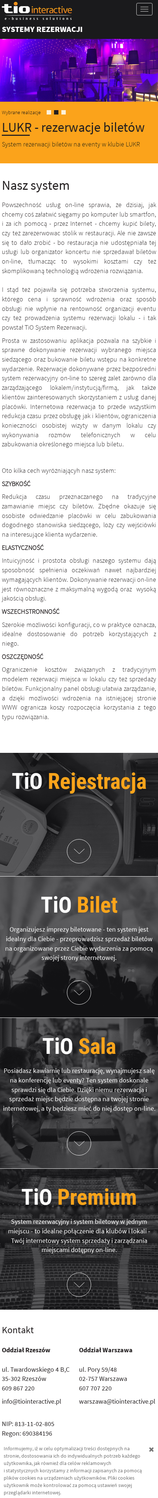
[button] (11, 98)
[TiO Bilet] (79, 992)
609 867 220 (18, 1388)
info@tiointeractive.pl (31, 1401)
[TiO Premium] (79, 1285)
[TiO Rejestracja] (79, 851)
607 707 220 (95, 1388)
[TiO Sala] (79, 1143)
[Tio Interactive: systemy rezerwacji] (79, 11)
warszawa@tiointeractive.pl (117, 1401)
